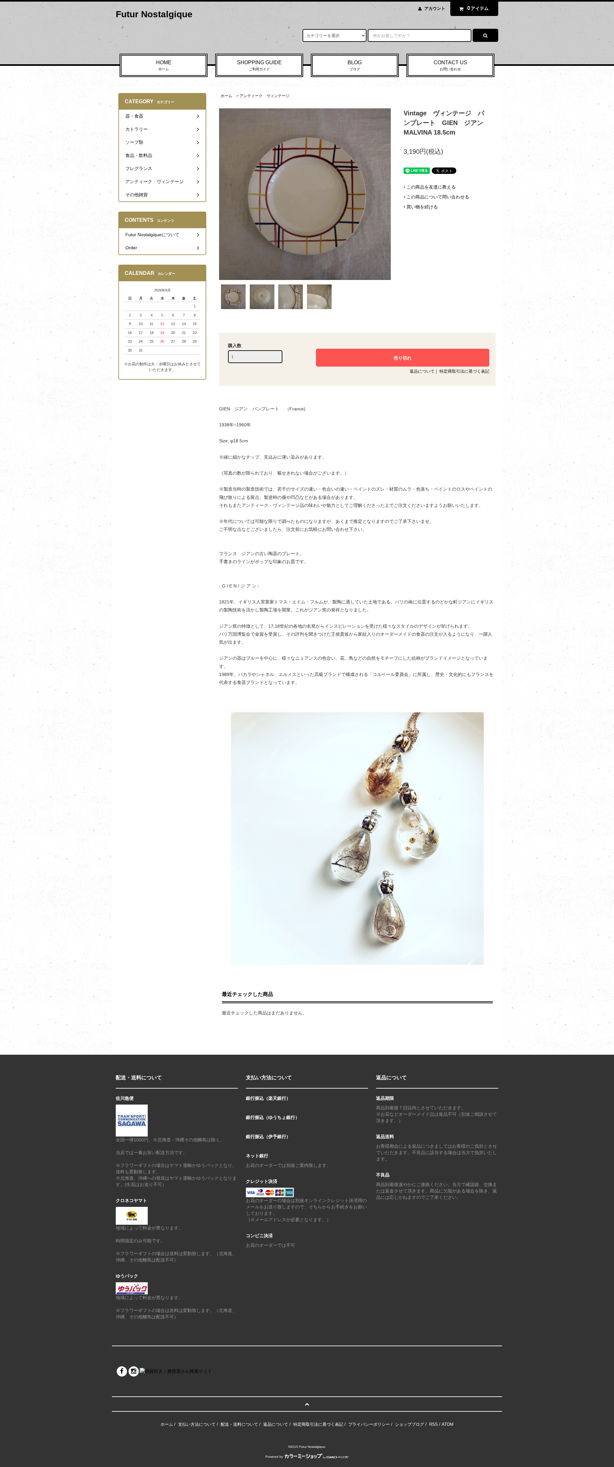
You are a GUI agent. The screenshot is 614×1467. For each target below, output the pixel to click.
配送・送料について (239, 1424)
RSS (433, 1424)
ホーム (226, 96)
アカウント (434, 8)
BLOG (355, 65)
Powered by (274, 1456)
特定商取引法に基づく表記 (464, 371)
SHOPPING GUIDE (259, 65)
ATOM (447, 1424)
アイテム (478, 8)
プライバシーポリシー (369, 1424)
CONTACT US (450, 65)
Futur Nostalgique (154, 14)
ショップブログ (409, 1424)
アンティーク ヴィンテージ (264, 96)
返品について (422, 371)
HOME (163, 65)
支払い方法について (197, 1424)
